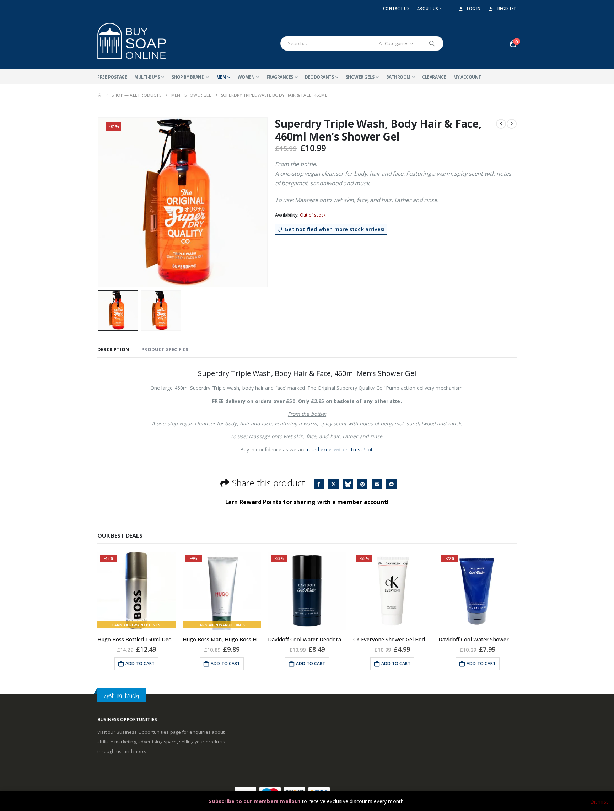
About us (427, 8)
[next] (512, 124)
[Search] (432, 43)
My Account (467, 77)
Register (507, 8)
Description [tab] (113, 349)
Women (246, 77)
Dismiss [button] (599, 801)
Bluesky (348, 484)
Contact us (396, 8)
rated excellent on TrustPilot (340, 449)
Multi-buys (147, 77)
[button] (99, 202)
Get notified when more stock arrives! (334, 229)
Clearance (434, 77)
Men (221, 77)
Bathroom (398, 77)
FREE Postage (112, 77)
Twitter (333, 484)
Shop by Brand (188, 77)
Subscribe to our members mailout (254, 801)
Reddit (391, 484)
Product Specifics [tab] (164, 349)
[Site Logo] (131, 41)
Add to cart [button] (140, 664)
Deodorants (319, 77)
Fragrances (279, 77)
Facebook (319, 484)
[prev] (501, 124)
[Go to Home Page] (99, 95)
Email (377, 484)
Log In (474, 8)
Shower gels (360, 77)
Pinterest (362, 484)
